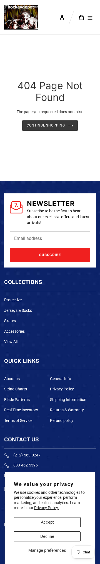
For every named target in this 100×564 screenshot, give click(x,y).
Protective (13, 300)
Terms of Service (18, 420)
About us (12, 378)
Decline (47, 536)
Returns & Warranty (67, 410)
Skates (10, 321)
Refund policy (61, 420)
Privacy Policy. (46, 507)
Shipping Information (68, 399)
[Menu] (90, 17)
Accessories (14, 331)
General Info (60, 378)
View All (11, 341)
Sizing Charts (15, 389)
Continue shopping (46, 125)
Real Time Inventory (21, 410)
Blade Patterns (17, 399)
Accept (47, 522)
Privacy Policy (62, 389)
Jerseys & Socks (18, 310)
